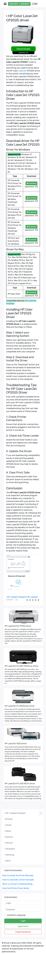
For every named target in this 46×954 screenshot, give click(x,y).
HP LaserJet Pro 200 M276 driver (20, 783)
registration (23, 926)
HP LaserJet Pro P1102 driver (18, 626)
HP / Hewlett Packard (16, 597)
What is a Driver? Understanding (17, 884)
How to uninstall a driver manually (18, 880)
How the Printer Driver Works (15, 888)
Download (32, 183)
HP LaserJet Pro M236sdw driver (20, 706)
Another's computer (16, 915)
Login (23, 921)
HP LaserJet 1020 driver (16, 743)
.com (23, 3)
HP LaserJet (32, 597)
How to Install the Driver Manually (17, 875)
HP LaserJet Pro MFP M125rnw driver (21, 666)
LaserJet (22, 71)
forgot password (23, 932)
